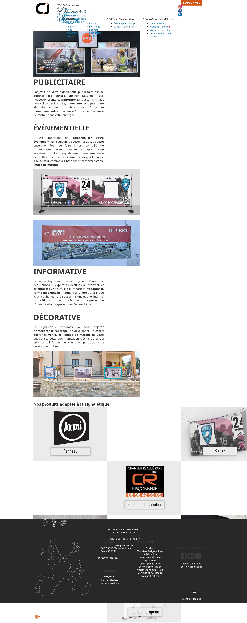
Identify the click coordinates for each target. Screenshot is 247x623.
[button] (68, 4)
